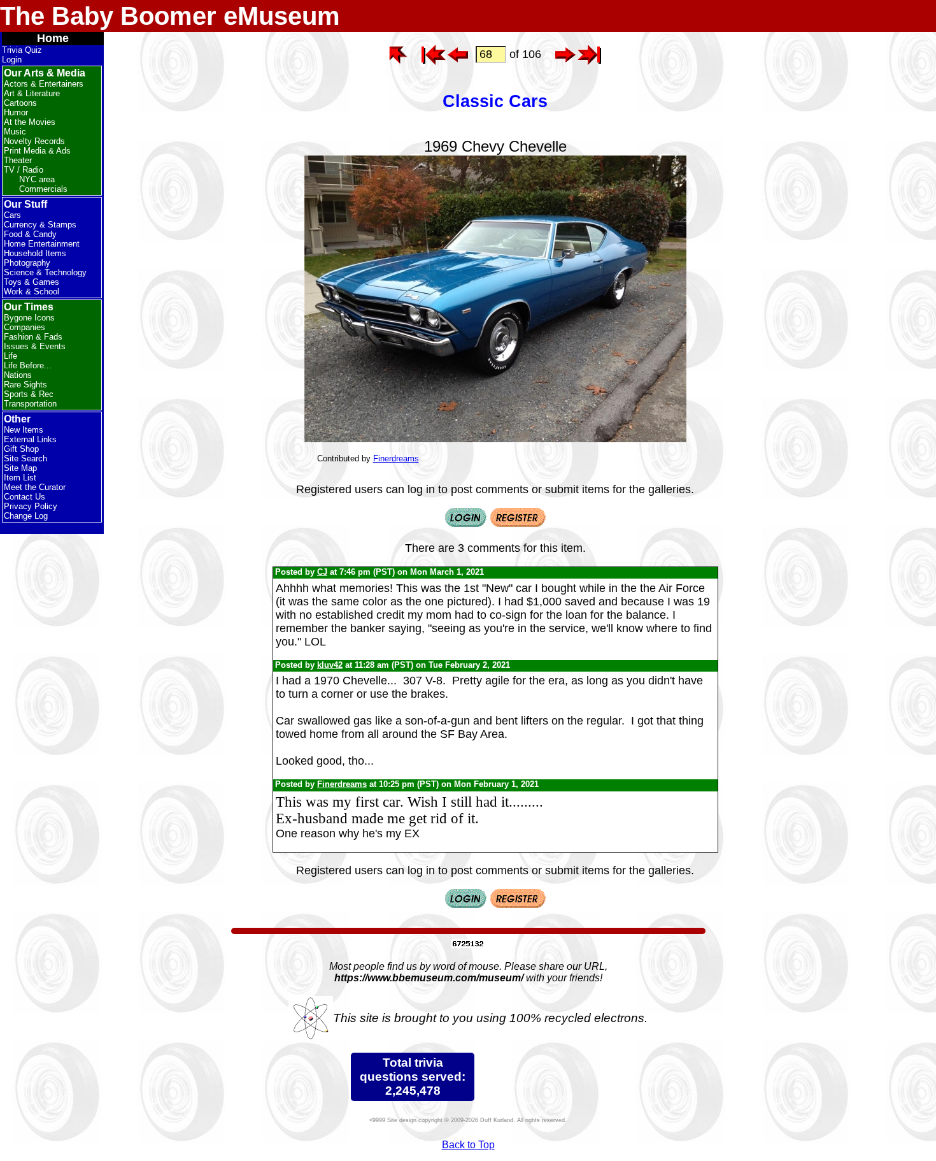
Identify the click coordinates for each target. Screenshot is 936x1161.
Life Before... (28, 365)
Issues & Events (35, 346)
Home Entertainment (42, 244)
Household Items (35, 253)
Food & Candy (30, 234)
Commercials (43, 189)
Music (15, 131)
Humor (16, 112)
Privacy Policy (30, 506)
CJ (322, 572)
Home (53, 38)
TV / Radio (23, 170)
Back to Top (468, 1144)
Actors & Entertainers (43, 84)
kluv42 (330, 665)
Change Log (26, 516)
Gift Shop (21, 449)
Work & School (31, 291)
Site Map (20, 468)
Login (12, 59)
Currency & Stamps (40, 224)
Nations (18, 375)
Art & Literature (32, 93)
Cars (12, 215)
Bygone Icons (29, 317)
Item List (20, 477)
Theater (18, 160)
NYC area (37, 179)
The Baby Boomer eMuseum (170, 16)
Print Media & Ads (37, 150)
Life (10, 356)
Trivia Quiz (22, 50)
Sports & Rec (28, 394)
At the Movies (29, 122)
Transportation (30, 403)
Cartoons (20, 103)
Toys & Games (31, 282)
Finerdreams (396, 458)
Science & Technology (45, 272)
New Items (23, 430)
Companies (24, 327)
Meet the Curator (35, 487)
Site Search (25, 458)
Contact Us (24, 496)
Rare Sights (25, 384)
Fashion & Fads (33, 337)
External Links (30, 439)
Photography (27, 263)
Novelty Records (34, 141)
